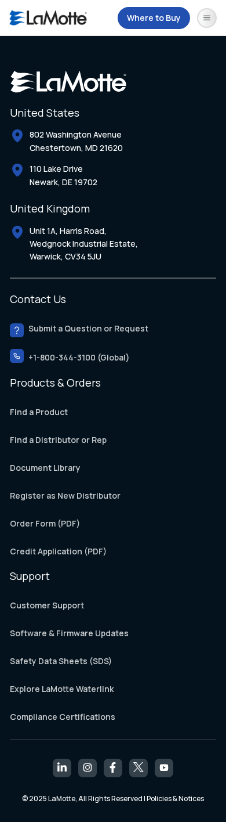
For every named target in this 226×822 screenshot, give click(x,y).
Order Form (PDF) (45, 524)
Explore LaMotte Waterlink (62, 688)
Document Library (45, 468)
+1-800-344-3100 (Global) (79, 358)
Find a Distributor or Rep (58, 440)
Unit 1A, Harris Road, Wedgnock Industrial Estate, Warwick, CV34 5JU (84, 243)
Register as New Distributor (65, 496)
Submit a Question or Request (88, 329)
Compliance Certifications (62, 716)
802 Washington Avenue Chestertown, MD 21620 (76, 141)
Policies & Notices (175, 798)
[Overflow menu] (207, 18)
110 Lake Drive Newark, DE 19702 (63, 175)
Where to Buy (154, 17)
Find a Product (39, 412)
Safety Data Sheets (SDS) (61, 661)
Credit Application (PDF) (58, 551)
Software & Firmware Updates (69, 633)
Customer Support (47, 605)
